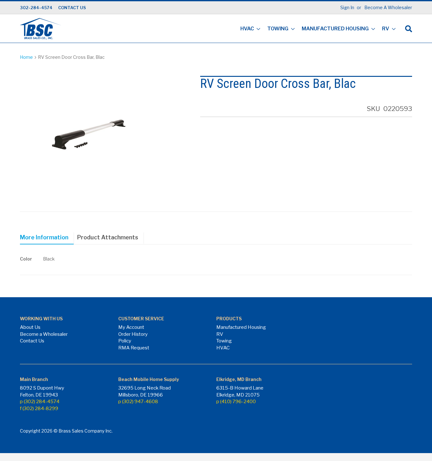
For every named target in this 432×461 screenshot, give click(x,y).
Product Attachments (107, 237)
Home (26, 57)
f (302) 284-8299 (39, 408)
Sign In (347, 7)
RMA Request (133, 348)
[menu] (316, 29)
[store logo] (40, 29)
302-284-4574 (36, 7)
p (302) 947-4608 (138, 401)
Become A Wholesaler (388, 7)
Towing (224, 341)
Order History (133, 334)
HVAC (223, 348)
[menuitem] (248, 29)
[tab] (47, 238)
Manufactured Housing (241, 327)
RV (219, 334)
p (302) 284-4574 (39, 401)
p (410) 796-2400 (236, 401)
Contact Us (32, 341)
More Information (44, 237)
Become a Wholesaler (44, 334)
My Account (131, 327)
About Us (30, 327)
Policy (124, 341)
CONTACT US (72, 7)
